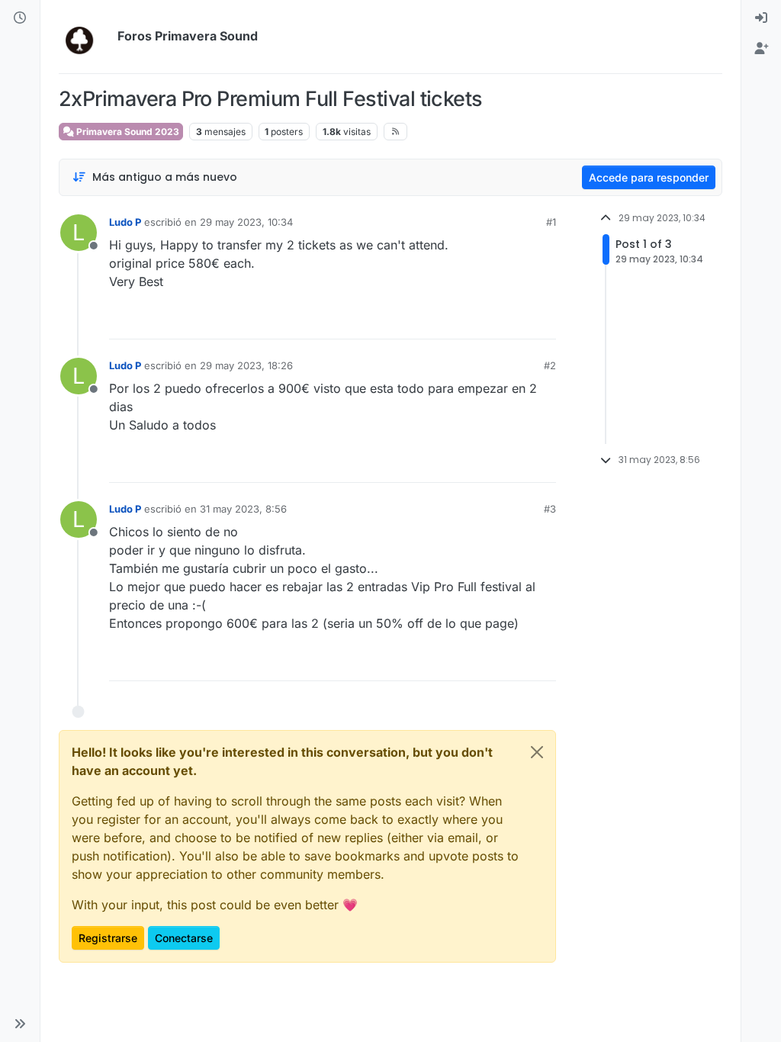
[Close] (537, 752)
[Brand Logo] (85, 36)
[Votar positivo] (459, 321)
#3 (550, 509)
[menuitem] (761, 18)
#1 (551, 222)
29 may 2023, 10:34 (246, 222)
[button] (20, 1023)
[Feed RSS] (395, 131)
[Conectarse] (761, 18)
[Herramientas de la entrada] (543, 321)
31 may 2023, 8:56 (243, 509)
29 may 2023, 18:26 (246, 365)
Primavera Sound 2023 (126, 131)
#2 (550, 365)
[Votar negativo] (512, 321)
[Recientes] (20, 18)
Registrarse (108, 937)
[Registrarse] (761, 49)
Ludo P (125, 222)
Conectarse (184, 937)
